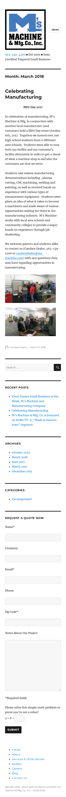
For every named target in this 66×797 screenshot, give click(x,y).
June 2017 (18, 462)
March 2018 (19, 457)
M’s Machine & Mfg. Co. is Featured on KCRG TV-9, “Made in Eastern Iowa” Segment (35, 420)
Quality (16, 764)
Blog (15, 773)
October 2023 (21, 452)
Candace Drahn (18, 347)
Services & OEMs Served (28, 759)
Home (16, 749)
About (16, 754)
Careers (17, 768)
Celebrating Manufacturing (23, 94)
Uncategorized (21, 499)
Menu (55, 29)
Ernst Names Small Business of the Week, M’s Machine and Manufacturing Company (35, 401)
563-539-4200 (15, 54)
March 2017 (19, 466)
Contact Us (19, 778)
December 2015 (22, 471)
